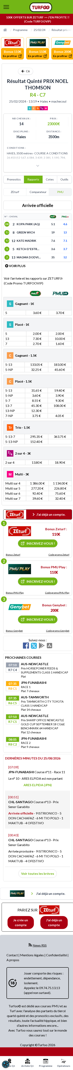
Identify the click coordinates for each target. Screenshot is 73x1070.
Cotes (50, 179)
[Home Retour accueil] (40, 7)
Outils (64, 179)
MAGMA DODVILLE (29, 257)
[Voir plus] (37, 165)
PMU (60, 192)
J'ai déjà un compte (54, 922)
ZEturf (15, 192)
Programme (20, 30)
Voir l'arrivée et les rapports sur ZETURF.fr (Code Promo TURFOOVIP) (33, 280)
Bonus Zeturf (13, 554)
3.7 (65, 249)
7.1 (65, 240)
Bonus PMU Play (15, 592)
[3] (19, 607)
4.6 (65, 224)
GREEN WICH (26, 232)
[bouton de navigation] (6, 7)
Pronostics (14, 179)
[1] (19, 531)
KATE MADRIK (26, 240)
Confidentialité (57, 955)
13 (65, 232)
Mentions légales (32, 955)
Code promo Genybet (57, 630)
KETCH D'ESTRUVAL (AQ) (29, 249)
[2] (19, 569)
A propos (12, 960)
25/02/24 (39, 30)
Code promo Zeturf (58, 554)
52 (65, 257)
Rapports (33, 179)
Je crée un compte (20, 922)
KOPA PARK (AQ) (28, 224)
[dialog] (5, 1064)
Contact (12, 955)
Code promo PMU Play (57, 592)
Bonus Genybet (14, 630)
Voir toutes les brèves (37, 873)
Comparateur (38, 192)
